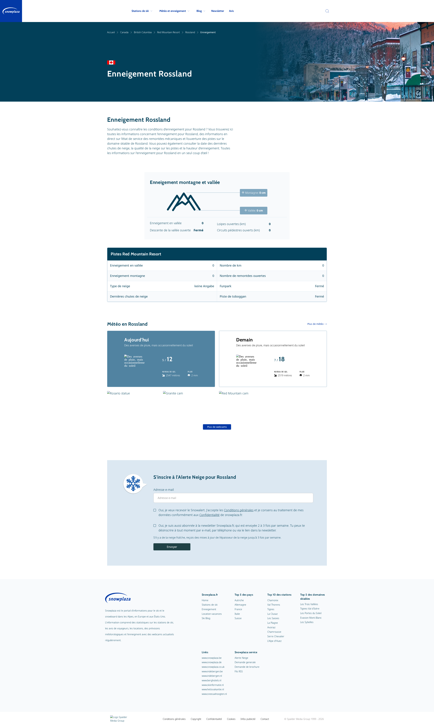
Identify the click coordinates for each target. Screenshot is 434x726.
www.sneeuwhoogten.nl (214, 694)
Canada (124, 32)
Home (205, 600)
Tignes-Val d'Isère (309, 608)
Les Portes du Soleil (310, 613)
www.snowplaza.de (212, 662)
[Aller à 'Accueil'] (11, 11)
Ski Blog (206, 618)
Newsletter (217, 11)
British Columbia (143, 32)
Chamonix (272, 600)
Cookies (231, 719)
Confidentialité (209, 515)
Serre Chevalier (275, 636)
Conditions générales (238, 510)
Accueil (111, 32)
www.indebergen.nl (212, 675)
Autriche (239, 600)
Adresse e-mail (163, 490)
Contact (265, 719)
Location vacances (212, 613)
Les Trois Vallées (309, 604)
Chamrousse (274, 631)
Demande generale (245, 662)
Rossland (190, 32)
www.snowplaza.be (212, 657)
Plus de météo (315, 323)
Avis (231, 11)
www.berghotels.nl (211, 680)
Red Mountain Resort (168, 32)
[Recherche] (326, 11)
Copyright (196, 719)
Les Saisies (273, 618)
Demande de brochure (247, 666)
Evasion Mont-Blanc (311, 617)
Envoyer (172, 547)
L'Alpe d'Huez (274, 641)
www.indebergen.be (212, 671)
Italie (237, 613)
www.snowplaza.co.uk (213, 666)
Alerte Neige (241, 657)
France (238, 609)
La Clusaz (272, 613)
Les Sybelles (306, 622)
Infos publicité (248, 719)
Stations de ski (140, 11)
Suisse (238, 618)
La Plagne (272, 622)
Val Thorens (273, 604)
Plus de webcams (217, 426)
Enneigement (209, 609)
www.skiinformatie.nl (213, 685)
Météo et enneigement (172, 11)
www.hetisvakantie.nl (213, 689)
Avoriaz (271, 627)
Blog (199, 11)
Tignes (270, 609)
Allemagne (240, 604)
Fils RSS (239, 671)
